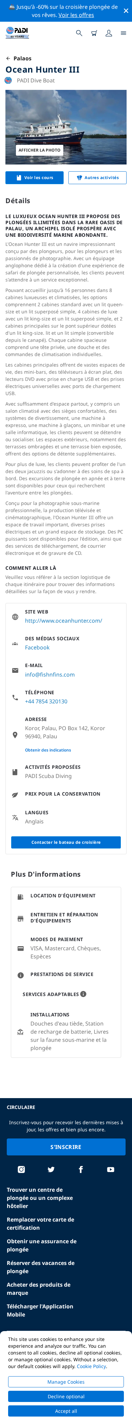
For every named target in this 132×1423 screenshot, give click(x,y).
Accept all (66, 1411)
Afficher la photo (40, 150)
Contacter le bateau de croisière (66, 842)
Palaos (21, 58)
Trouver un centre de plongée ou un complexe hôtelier (40, 1198)
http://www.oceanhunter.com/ (63, 620)
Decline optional (66, 1396)
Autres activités (102, 177)
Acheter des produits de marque (38, 1289)
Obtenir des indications (48, 750)
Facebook (37, 647)
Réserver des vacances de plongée (40, 1267)
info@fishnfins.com (50, 674)
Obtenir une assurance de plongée (41, 1245)
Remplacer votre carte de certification (40, 1223)
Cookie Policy (91, 1366)
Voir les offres (76, 15)
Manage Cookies (66, 1382)
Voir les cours (38, 177)
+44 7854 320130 (46, 701)
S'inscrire (65, 1147)
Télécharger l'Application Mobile (40, 1310)
